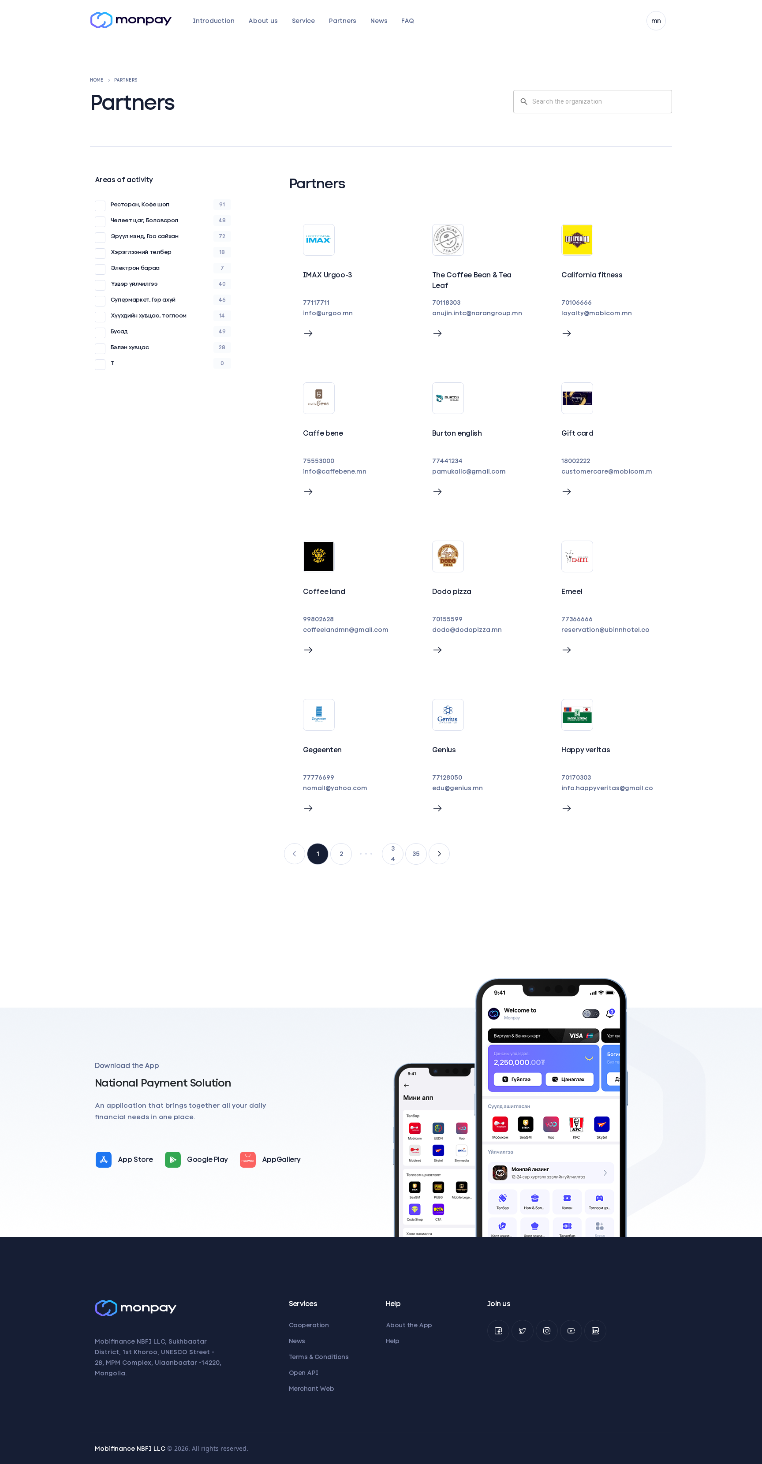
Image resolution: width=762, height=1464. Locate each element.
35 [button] (416, 854)
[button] (294, 853)
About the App (409, 1325)
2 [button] (341, 854)
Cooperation (309, 1325)
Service (303, 21)
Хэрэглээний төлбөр (141, 252)
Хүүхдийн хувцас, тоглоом (149, 315)
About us (262, 21)
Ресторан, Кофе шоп (140, 204)
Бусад (119, 331)
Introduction (213, 21)
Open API (303, 1373)
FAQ (407, 21)
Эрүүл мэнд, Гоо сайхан (145, 236)
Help (393, 1341)
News (378, 21)
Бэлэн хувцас (130, 347)
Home (97, 80)
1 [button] (318, 854)
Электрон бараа (135, 268)
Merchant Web (311, 1389)
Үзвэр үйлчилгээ (134, 284)
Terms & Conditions (319, 1357)
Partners (342, 21)
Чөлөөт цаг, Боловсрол (144, 220)
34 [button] (393, 853)
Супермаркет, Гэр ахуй (143, 299)
